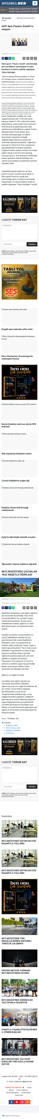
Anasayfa (7, 18)
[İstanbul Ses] (14, 3)
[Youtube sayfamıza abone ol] (17, 1102)
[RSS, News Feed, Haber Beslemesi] (27, 1102)
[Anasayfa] (23, 1088)
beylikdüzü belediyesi (13, 730)
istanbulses (10, 733)
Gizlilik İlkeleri (26, 1093)
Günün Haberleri (22, 1090)
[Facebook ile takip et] (11, 1102)
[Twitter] (6, 58)
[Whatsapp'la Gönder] (13, 58)
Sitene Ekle (19, 1095)
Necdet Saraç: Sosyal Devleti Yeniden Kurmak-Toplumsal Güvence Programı (23, 10)
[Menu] (35, 3)
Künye (29, 1088)
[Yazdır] (24, 58)
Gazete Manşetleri (12, 1093)
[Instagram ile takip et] (22, 1102)
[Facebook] (3, 58)
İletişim (11, 1090)
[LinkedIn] (9, 58)
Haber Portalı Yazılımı (12, 1116)
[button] (27, 58)
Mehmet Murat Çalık (13, 728)
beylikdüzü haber (12, 725)
